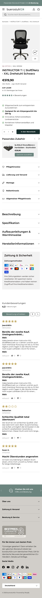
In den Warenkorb (28, 132)
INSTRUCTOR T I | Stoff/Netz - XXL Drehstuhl (24, 21)
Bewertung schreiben (15, 314)
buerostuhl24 (11, 592)
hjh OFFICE (6, 66)
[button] (38, 9)
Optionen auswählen (24, 155)
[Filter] (32, 314)
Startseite (5, 21)
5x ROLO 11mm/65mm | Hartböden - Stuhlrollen (25, 146)
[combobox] (21, 14)
